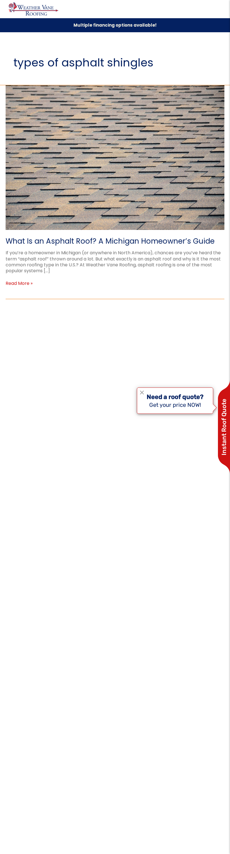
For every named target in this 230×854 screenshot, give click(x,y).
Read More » (19, 283)
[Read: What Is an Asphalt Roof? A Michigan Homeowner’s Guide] (115, 157)
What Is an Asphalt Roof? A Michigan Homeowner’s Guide (110, 241)
